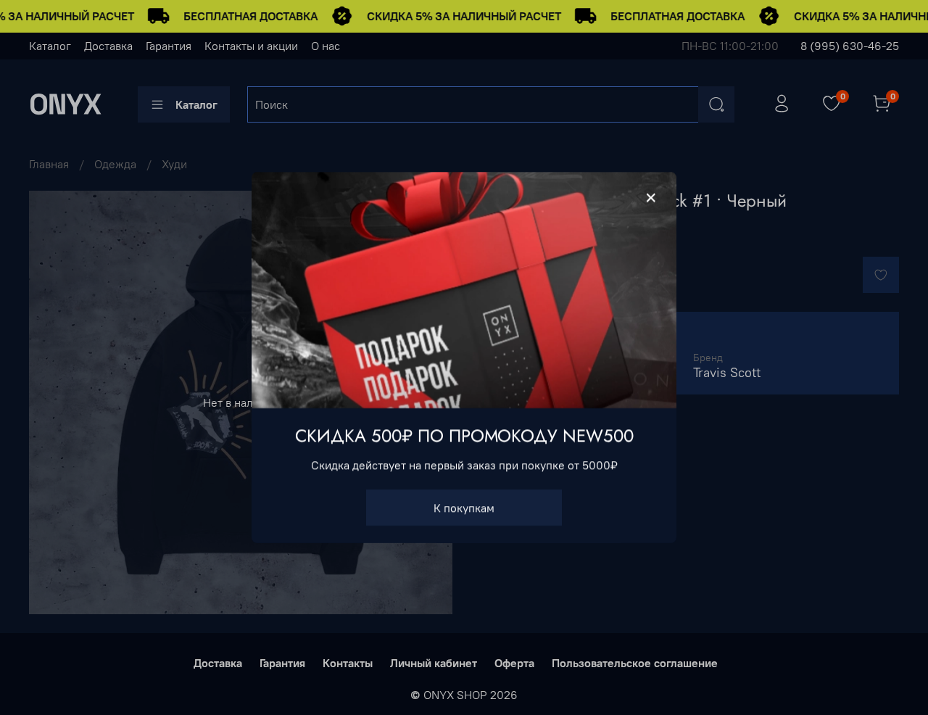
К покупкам (464, 507)
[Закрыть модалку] (651, 198)
